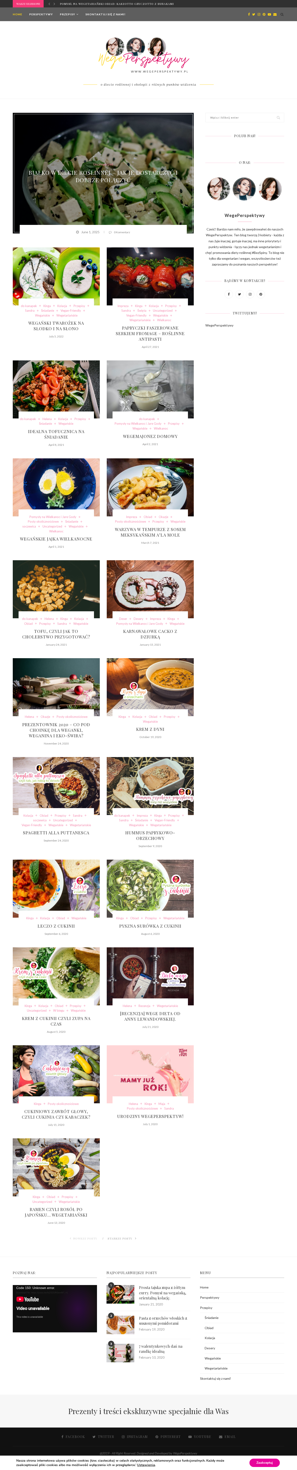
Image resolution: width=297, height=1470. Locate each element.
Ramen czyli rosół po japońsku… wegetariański (56, 1212)
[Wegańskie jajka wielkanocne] (56, 487)
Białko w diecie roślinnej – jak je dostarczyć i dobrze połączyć (103, 176)
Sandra (30, 310)
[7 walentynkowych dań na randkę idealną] (120, 1353)
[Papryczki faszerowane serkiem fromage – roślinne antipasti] (150, 276)
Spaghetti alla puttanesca (56, 832)
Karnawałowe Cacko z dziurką (150, 634)
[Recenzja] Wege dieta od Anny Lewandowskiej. (150, 1016)
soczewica (29, 526)
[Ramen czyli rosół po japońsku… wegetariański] (56, 1167)
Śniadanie (47, 310)
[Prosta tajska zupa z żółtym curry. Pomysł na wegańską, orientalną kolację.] (120, 1294)
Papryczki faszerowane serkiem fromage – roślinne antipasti (150, 333)
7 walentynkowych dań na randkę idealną (160, 1349)
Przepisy (67, 14)
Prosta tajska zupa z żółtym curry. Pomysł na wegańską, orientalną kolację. (162, 1292)
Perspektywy (41, 14)
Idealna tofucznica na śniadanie (56, 434)
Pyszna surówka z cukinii (150, 926)
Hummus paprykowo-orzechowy (150, 835)
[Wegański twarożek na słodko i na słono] (56, 276)
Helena (47, 419)
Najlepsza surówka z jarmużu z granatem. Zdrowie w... (107, 4)
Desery (138, 619)
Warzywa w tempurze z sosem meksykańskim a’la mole (150, 532)
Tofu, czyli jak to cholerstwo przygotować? (56, 634)
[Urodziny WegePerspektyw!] (150, 1074)
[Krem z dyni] (150, 687)
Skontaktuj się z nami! (105, 14)
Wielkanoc (164, 320)
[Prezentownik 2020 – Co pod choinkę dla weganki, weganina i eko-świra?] (56, 687)
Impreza (123, 306)
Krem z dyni (150, 729)
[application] (55, 1308)
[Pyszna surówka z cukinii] (150, 889)
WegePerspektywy (219, 325)
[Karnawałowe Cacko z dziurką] (150, 589)
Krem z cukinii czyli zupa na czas (56, 1021)
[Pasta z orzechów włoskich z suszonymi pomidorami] (120, 1325)
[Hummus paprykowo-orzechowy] (150, 786)
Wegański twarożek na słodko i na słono (56, 325)
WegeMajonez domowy (150, 436)
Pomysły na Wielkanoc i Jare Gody (138, 423)
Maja (161, 1104)
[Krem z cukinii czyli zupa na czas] (56, 976)
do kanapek (29, 306)
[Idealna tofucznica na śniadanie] (56, 389)
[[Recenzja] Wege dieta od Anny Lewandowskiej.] (150, 976)
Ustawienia (146, 1465)
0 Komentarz (122, 232)
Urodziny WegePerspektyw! (150, 1116)
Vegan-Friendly (71, 310)
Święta (141, 310)
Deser (123, 619)
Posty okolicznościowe (43, 521)
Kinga (47, 306)
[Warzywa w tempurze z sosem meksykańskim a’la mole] (150, 487)
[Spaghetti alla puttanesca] (56, 786)
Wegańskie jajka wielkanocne (56, 539)
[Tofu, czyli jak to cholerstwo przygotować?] (56, 589)
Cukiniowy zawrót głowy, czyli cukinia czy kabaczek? (56, 1114)
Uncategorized (103, 164)
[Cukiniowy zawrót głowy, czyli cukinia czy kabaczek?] (56, 1074)
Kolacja (62, 306)
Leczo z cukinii (56, 926)
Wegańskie (42, 315)
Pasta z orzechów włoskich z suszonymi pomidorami (163, 1321)
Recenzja (144, 1006)
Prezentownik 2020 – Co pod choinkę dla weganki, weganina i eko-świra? (56, 730)
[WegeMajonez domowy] (150, 389)
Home (17, 14)
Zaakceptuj (264, 1462)
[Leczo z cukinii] (56, 889)
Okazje (163, 517)
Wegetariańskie (66, 315)
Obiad (148, 517)
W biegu (58, 1010)
